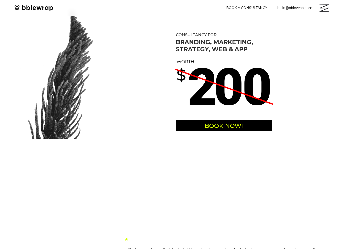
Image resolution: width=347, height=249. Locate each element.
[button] (324, 8)
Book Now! (224, 125)
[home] (34, 8)
